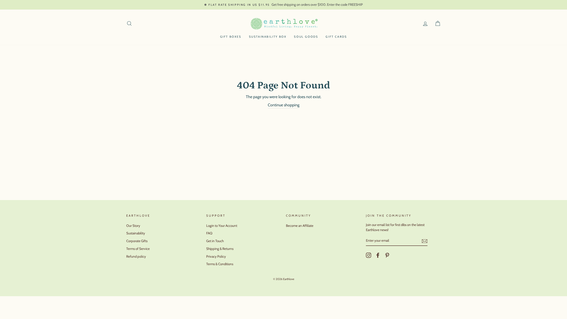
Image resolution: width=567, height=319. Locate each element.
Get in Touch (215, 241)
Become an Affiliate (299, 226)
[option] (283, 4)
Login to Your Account (221, 226)
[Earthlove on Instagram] (368, 255)
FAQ (209, 233)
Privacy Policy (216, 256)
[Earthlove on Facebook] (378, 255)
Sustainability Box (268, 36)
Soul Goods (306, 36)
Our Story (133, 226)
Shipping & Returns (219, 249)
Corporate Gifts (137, 241)
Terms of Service (138, 249)
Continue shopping (283, 105)
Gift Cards (336, 36)
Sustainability (135, 233)
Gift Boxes (230, 36)
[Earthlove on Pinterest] (387, 255)
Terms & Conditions (219, 264)
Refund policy (136, 256)
